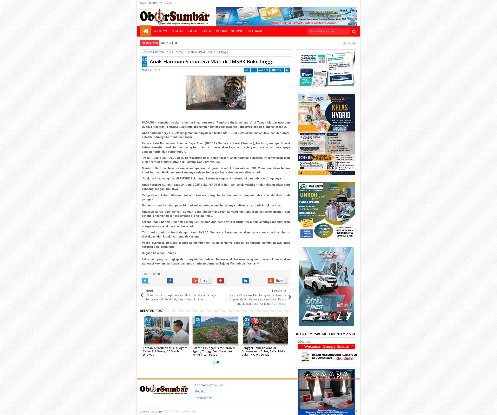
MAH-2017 (350, 411)
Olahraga (255, 31)
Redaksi (200, 391)
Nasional (237, 31)
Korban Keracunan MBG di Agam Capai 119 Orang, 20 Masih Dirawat (165, 351)
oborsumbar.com (151, 411)
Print (265, 69)
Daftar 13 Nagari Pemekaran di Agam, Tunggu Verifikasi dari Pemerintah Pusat (213, 351)
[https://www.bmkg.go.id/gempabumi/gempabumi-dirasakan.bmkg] (330, 356)
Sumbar (177, 31)
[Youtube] (354, 3)
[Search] (354, 31)
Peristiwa (161, 31)
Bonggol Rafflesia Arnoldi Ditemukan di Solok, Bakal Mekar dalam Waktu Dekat (264, 351)
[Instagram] (342, 3)
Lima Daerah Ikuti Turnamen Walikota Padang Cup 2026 (213, 43)
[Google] (348, 3)
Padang (221, 31)
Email (278, 69)
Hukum (207, 31)
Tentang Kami (204, 398)
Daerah (193, 31)
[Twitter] (336, 3)
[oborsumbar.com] (145, 30)
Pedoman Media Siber (209, 385)
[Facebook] (330, 3)
